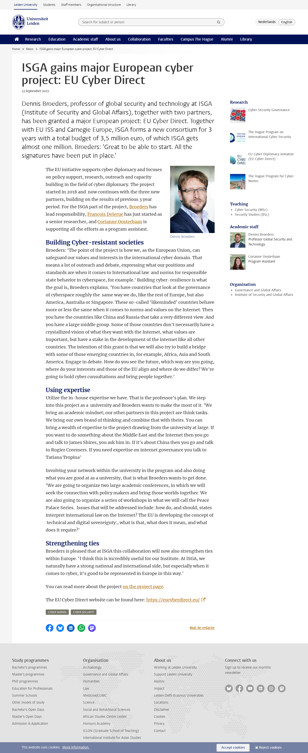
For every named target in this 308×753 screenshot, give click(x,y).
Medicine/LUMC (95, 695)
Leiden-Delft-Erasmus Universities (179, 695)
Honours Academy (96, 723)
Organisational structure (104, 5)
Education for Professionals (32, 688)
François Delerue (105, 214)
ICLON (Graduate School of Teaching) (111, 731)
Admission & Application (30, 723)
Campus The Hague (197, 39)
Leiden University (25, 5)
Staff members (71, 5)
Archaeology (92, 667)
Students (49, 5)
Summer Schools (24, 695)
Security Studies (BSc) (252, 214)
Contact (160, 731)
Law (86, 688)
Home (16, 49)
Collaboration (139, 39)
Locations (161, 702)
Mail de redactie (202, 628)
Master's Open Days (27, 716)
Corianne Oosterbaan (119, 221)
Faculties (165, 39)
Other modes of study (28, 702)
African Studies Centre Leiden (105, 716)
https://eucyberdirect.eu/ (173, 600)
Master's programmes (28, 674)
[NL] (267, 22)
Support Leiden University (173, 674)
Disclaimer (161, 709)
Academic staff (85, 39)
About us (113, 39)
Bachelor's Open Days (28, 709)
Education (56, 39)
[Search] (219, 22)
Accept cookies (233, 747)
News (29, 49)
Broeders (138, 206)
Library (131, 5)
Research (33, 39)
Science (88, 702)
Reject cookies (270, 747)
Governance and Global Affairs (258, 290)
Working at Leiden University (175, 667)
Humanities (91, 681)
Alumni (227, 39)
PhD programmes (25, 681)
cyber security (83, 612)
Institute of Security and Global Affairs (264, 295)
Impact (159, 688)
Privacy (159, 723)
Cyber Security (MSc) (251, 210)
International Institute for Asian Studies (112, 737)
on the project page (143, 586)
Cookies (159, 716)
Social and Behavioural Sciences (106, 709)
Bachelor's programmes (29, 667)
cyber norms (57, 612)
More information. (76, 747)
